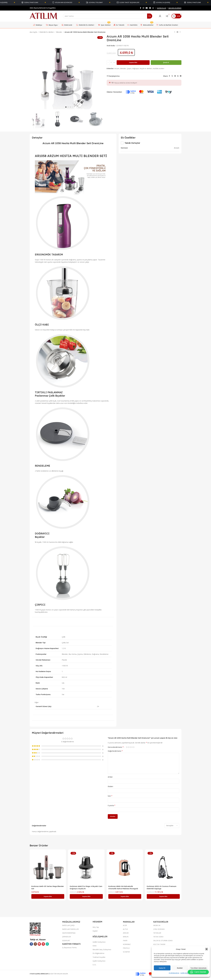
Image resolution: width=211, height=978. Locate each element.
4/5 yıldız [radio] (132, 747)
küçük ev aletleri (146, 68)
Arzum (116, 68)
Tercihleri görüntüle (198, 968)
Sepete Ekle (133, 62)
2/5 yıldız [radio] (128, 747)
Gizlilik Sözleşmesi (186, 973)
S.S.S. (94, 965)
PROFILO (126, 948)
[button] (206, 949)
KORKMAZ (127, 944)
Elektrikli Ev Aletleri (46, 32)
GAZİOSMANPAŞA (68, 933)
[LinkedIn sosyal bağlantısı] (178, 76)
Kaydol (95, 931)
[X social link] (172, 76)
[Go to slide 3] (70, 107)
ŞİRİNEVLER (66, 937)
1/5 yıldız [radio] (127, 747)
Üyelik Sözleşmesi (99, 961)
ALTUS (125, 929)
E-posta (111, 805)
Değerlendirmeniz (115, 751)
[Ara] (149, 16)
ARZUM (125, 933)
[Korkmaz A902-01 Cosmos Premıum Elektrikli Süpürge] (163, 867)
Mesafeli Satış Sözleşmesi (102, 949)
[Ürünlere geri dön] (177, 32)
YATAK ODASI (158, 937)
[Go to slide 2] (68, 107)
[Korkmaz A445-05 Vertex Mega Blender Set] (47, 867)
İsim (110, 796)
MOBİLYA (156, 925)
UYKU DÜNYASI (159, 929)
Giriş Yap (96, 927)
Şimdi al (166, 62)
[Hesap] (160, 16)
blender (123, 68)
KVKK (94, 946)
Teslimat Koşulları (99, 957)
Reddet (180, 968)
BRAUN (125, 937)
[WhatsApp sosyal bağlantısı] (153, 8)
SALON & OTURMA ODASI (163, 940)
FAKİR (125, 940)
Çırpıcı (129, 68)
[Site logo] (43, 16)
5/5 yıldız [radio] (134, 747)
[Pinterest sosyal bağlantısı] (150, 8)
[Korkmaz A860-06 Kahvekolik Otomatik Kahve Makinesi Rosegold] (124, 867)
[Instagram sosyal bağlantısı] (143, 8)
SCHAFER (126, 952)
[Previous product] (174, 32)
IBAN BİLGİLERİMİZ (174, 8)
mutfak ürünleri (158, 68)
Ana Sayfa (33, 32)
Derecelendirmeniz (116, 747)
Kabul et (162, 968)
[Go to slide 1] (65, 107)
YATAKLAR (157, 933)
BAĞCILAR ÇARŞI (68, 925)
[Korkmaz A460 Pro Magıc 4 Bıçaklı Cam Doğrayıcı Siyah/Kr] (86, 867)
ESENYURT (66, 940)
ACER (125, 925)
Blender (59, 32)
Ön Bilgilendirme (174, 973)
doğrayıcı (135, 68)
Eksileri (110, 786)
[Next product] (180, 32)
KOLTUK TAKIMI (159, 944)
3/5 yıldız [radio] (130, 747)
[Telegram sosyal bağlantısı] (180, 76)
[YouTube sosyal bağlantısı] (146, 8)
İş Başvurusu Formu (69, 947)
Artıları (110, 777)
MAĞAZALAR (161, 8)
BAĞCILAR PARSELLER (70, 929)
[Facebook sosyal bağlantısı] (140, 8)
